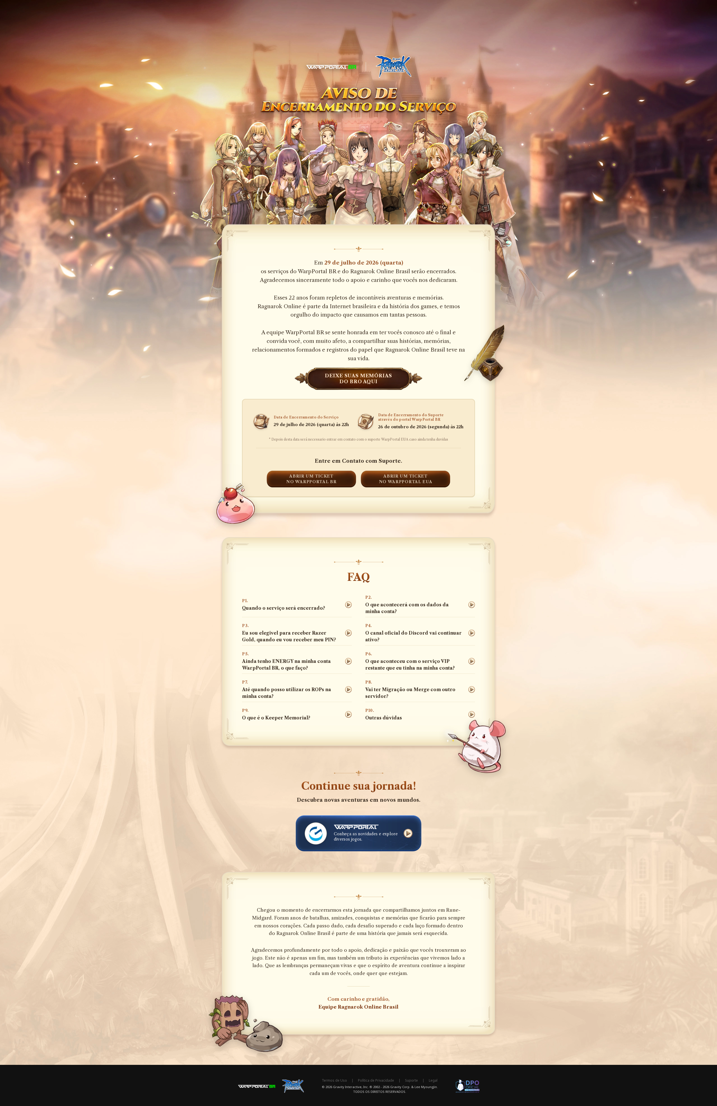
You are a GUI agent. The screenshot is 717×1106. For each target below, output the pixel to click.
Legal (433, 1080)
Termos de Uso (334, 1080)
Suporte (411, 1080)
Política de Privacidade (376, 1080)
